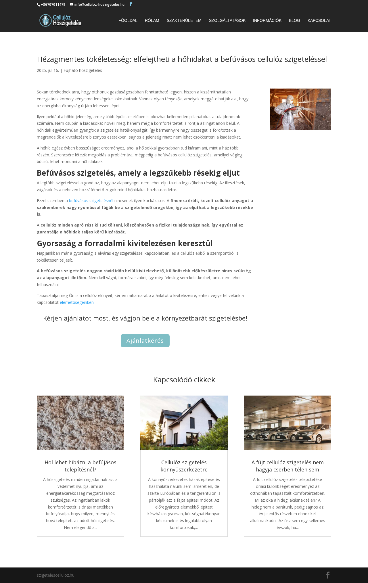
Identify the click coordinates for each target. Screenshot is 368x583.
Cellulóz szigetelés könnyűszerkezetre (184, 466)
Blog (294, 20)
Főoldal (127, 20)
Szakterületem (184, 20)
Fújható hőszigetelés (83, 70)
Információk (267, 20)
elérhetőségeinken (77, 302)
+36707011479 (53, 4)
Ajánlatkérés (145, 340)
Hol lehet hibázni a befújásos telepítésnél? (80, 466)
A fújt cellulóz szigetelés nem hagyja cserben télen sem (288, 466)
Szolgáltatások (227, 20)
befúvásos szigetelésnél (91, 200)
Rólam (152, 20)
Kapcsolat (319, 20)
